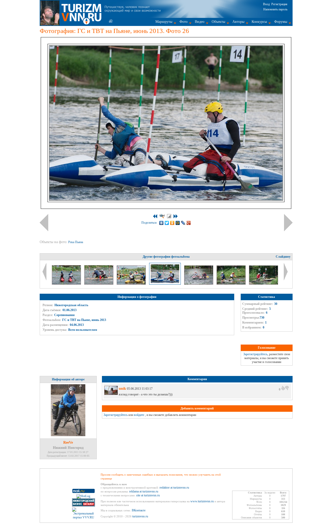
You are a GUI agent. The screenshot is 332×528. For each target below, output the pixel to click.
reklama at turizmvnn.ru (143, 491)
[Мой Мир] (178, 223)
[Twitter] (167, 223)
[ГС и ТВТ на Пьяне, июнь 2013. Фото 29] (263, 283)
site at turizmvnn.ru (148, 495)
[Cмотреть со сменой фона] (169, 216)
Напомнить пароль (275, 9)
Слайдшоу (283, 256)
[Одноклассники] (172, 223)
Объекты (218, 22)
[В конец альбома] (176, 216)
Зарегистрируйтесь (255, 354)
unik (122, 388)
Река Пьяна (76, 242)
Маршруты (163, 22)
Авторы (238, 22)
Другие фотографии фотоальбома (166, 256)
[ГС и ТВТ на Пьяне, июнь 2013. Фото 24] (99, 283)
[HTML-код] (162, 216)
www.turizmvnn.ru (202, 501)
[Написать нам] (111, 21)
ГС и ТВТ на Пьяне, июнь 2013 (84, 320)
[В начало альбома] (155, 216)
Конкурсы (259, 22)
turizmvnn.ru (140, 516)
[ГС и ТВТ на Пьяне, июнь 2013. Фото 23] (67, 283)
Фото (183, 22)
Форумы (280, 22)
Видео (199, 22)
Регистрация (279, 4)
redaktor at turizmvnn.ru (174, 487)
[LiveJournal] (183, 223)
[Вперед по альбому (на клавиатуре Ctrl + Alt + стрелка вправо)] (288, 222)
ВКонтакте (139, 510)
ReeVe (68, 442)
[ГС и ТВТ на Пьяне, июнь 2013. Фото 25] (132, 283)
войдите (139, 415)
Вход (266, 4)
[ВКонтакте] (161, 223)
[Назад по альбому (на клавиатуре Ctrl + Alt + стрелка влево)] (44, 222)
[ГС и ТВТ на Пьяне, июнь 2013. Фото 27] (199, 283)
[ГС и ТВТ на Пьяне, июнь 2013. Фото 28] (231, 283)
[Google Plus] (188, 223)
